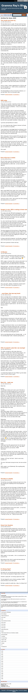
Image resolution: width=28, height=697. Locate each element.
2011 (2, 670)
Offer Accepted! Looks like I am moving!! (13, 348)
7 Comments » (16, 376)
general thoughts (4, 634)
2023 (2, 651)
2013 (2, 666)
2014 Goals (3, 625)
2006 (2, 678)
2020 (2, 656)
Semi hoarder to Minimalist (6, 612)
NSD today (4, 100)
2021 (2, 654)
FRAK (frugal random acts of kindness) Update (9, 632)
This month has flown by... (8, 20)
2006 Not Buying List (5, 615)
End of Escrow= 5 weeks (8, 157)
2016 (2, 661)
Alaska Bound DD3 (4, 629)
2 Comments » (16, 94)
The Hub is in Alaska (7, 478)
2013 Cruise (3, 622)
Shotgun (2, 643)
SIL (1, 644)
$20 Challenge (3, 613)
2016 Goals (3, 627)
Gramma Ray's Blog (13, 690)
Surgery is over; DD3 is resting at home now (14, 209)
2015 (2, 663)
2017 (2, 659)
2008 (2, 675)
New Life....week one (7, 382)
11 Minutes (4, 252)
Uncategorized (4, 646)
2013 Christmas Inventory (6, 620)
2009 (2, 673)
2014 (2, 664)
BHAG (2, 631)
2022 (2, 652)
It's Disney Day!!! (6, 569)
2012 (2, 619)
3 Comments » (16, 342)
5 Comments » (16, 246)
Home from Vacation (7, 525)
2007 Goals (3, 617)
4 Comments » (16, 287)
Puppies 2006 (3, 639)
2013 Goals (3, 624)
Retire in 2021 (3, 641)
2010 (2, 671)
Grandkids (3, 636)
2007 (2, 676)
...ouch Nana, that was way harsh (10, 293)
